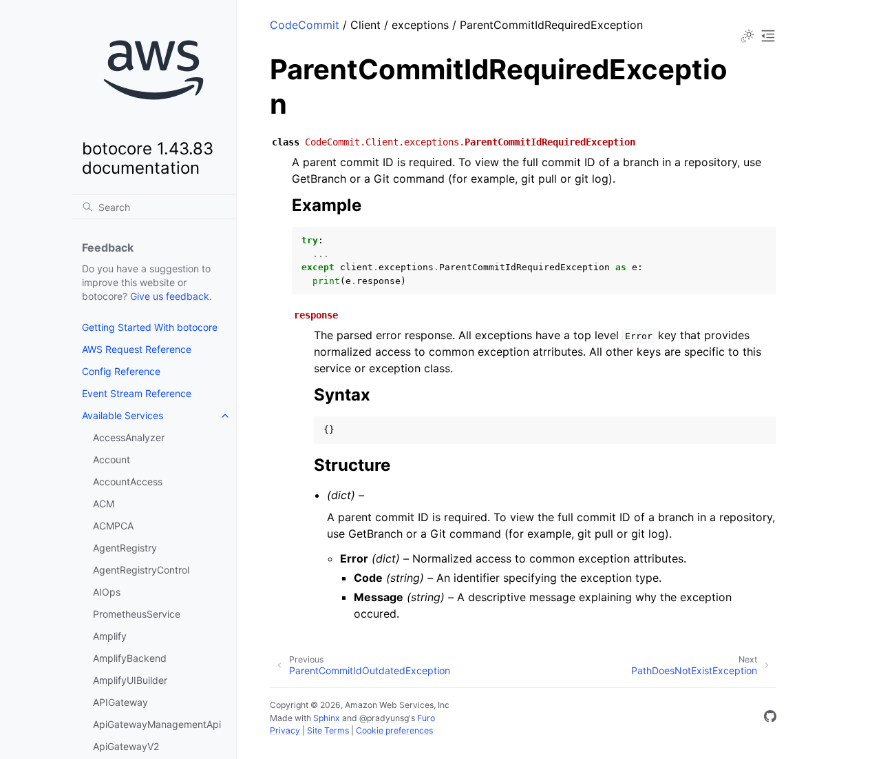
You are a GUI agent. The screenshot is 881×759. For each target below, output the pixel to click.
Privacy (285, 730)
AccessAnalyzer (128, 437)
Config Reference (121, 371)
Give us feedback (169, 296)
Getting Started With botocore (149, 327)
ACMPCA (113, 526)
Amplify (110, 636)
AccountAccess (127, 481)
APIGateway (120, 702)
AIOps (106, 592)
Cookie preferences (394, 730)
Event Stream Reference (136, 393)
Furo (426, 718)
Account (111, 459)
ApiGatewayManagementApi (157, 724)
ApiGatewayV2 (126, 746)
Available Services (122, 415)
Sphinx (326, 718)
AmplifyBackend (130, 658)
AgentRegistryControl (141, 570)
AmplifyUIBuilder (130, 680)
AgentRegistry (125, 548)
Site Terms (328, 730)
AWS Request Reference (136, 349)
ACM (103, 503)
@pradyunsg (384, 718)
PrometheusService (136, 614)
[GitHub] (770, 718)
